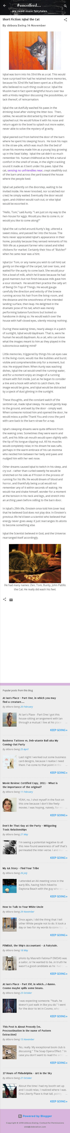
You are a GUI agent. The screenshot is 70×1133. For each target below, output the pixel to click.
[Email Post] (11, 601)
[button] (65, 20)
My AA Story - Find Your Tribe (21, 868)
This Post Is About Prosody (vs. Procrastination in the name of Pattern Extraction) (27, 1030)
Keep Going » (58, 730)
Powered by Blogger (37, 1116)
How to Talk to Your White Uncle (23, 906)
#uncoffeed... (29, 5)
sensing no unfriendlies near (25, 170)
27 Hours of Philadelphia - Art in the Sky (27, 1073)
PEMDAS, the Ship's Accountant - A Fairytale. (30, 945)
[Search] (65, 7)
